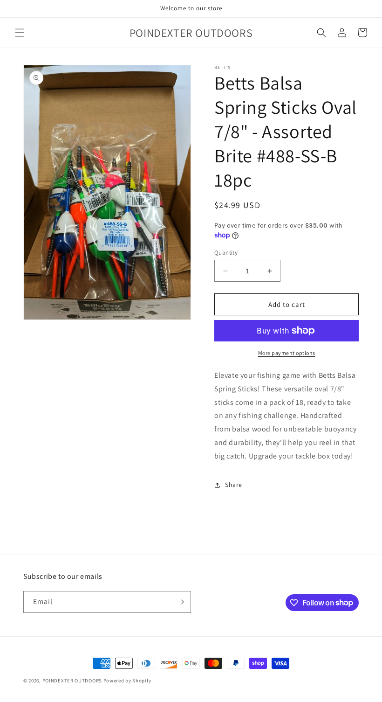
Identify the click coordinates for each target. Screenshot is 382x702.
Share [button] (233, 484)
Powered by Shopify (127, 680)
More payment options (286, 352)
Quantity (226, 253)
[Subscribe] (180, 602)
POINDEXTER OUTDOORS (72, 680)
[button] (19, 32)
